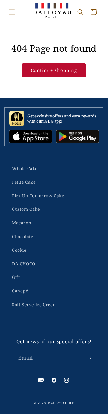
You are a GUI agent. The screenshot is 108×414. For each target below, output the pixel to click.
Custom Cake (26, 209)
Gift (16, 277)
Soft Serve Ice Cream (34, 304)
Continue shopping (54, 70)
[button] (12, 12)
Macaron (21, 223)
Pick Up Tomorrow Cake (38, 195)
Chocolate (22, 236)
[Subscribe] (89, 358)
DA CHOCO (23, 263)
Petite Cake (24, 182)
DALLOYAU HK (61, 403)
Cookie (19, 250)
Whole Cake (25, 168)
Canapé (20, 291)
